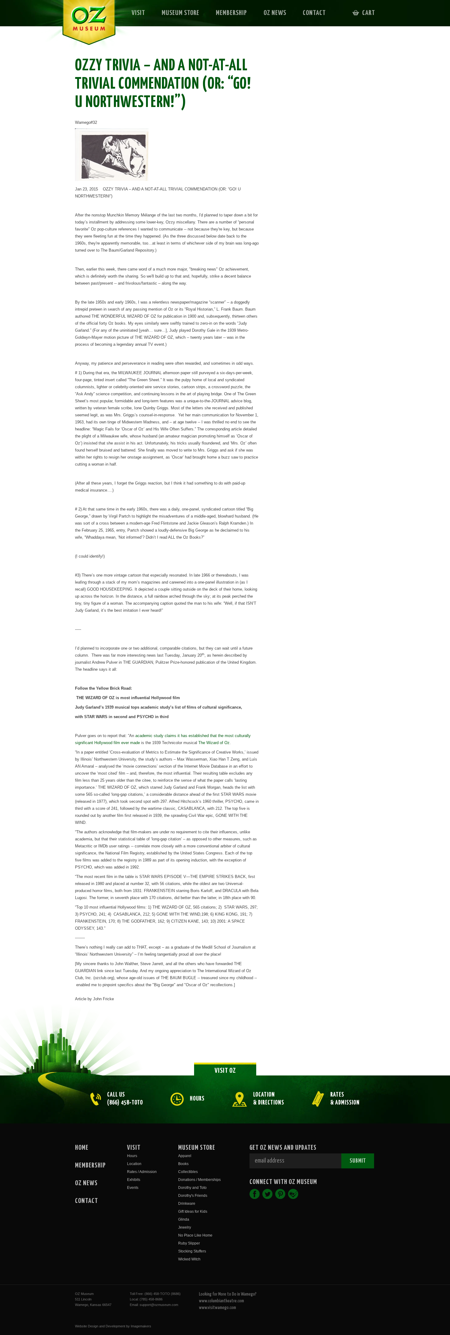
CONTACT (314, 13)
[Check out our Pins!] (280, 1194)
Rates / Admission (142, 1172)
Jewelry (184, 1227)
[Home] (85, 26)
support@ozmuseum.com (159, 1305)
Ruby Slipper (189, 1243)
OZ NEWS (275, 13)
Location (134, 1164)
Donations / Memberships (199, 1180)
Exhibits (133, 1180)
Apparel (184, 1156)
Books (183, 1164)
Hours (132, 1156)
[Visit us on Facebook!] (254, 1194)
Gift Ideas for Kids (192, 1211)
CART (368, 13)
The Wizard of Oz (214, 742)
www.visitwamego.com (217, 1307)
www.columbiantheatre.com (221, 1301)
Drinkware (186, 1203)
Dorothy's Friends (192, 1195)
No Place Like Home (195, 1235)
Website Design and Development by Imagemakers (113, 1326)
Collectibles (188, 1172)
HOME (81, 1148)
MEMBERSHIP (231, 13)
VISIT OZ (225, 1070)
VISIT (138, 13)
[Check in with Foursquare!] (293, 1194)
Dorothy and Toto (192, 1188)
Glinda (183, 1219)
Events (132, 1188)
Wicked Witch (189, 1259)
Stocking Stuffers (192, 1251)
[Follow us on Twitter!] (267, 1194)
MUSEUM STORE (180, 13)
